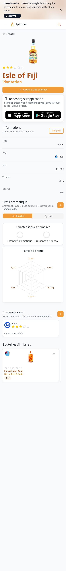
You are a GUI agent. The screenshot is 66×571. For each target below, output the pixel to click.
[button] (59, 24)
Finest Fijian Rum (13, 370)
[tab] (17, 216)
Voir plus (56, 130)
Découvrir (12, 15)
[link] (33, 33)
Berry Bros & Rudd (13, 374)
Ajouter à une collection (35, 89)
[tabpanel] (33, 262)
